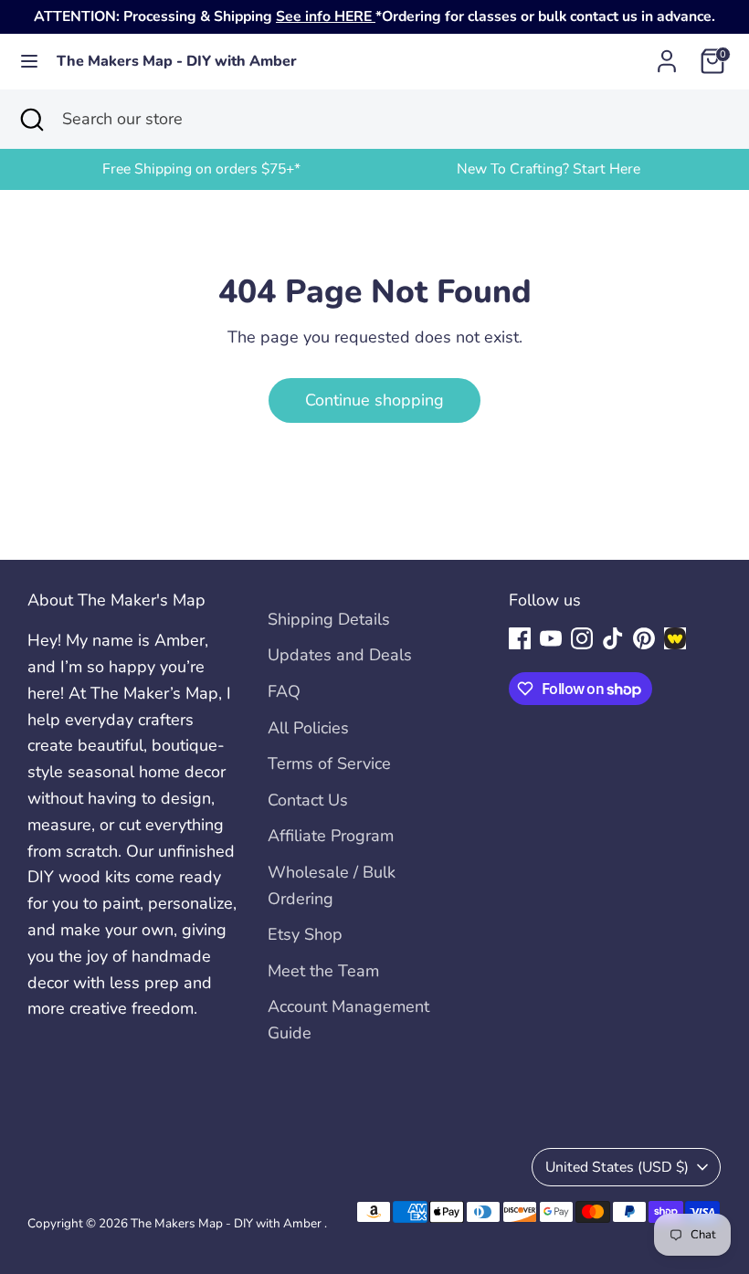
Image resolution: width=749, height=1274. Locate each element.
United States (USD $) (617, 1167)
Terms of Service (329, 763)
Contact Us (308, 800)
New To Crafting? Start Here (548, 169)
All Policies (308, 728)
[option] (200, 169)
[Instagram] (582, 638)
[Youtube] (551, 638)
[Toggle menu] (29, 61)
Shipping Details (329, 619)
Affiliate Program (331, 836)
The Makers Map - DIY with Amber (177, 61)
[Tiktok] (613, 638)
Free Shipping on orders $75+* (201, 169)
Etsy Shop (305, 934)
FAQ (284, 691)
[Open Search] (31, 119)
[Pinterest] (644, 638)
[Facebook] (520, 638)
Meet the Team (323, 971)
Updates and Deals (340, 655)
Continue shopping (374, 400)
